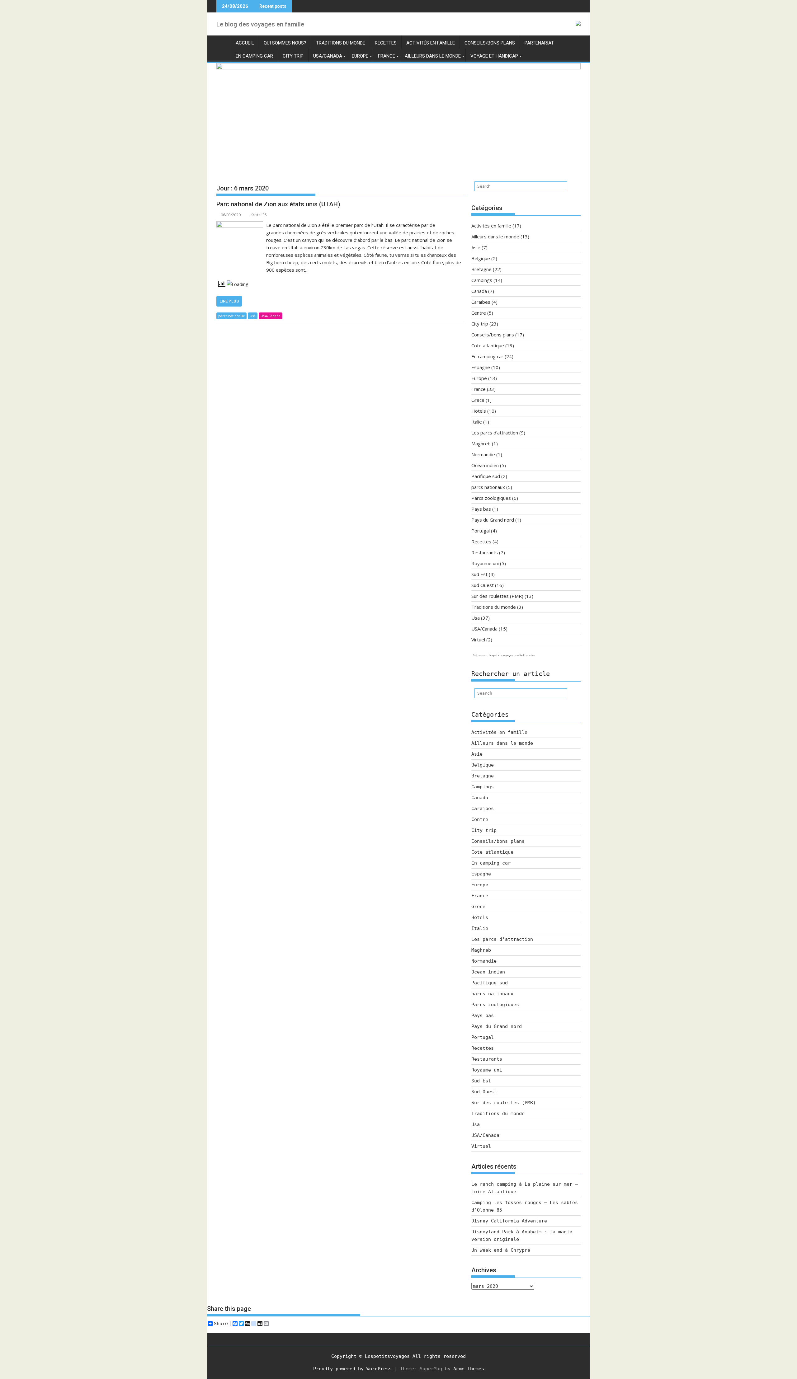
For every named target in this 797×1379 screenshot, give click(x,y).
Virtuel (478, 639)
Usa (253, 315)
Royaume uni (485, 563)
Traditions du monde (340, 43)
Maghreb (481, 443)
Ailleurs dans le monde (433, 56)
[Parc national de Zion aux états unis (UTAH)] (239, 225)
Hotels (478, 411)
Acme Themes (468, 1369)
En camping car (254, 56)
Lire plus (229, 301)
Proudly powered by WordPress (352, 1369)
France (386, 56)
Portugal (480, 531)
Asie (475, 247)
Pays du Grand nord (492, 520)
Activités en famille (430, 43)
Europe (360, 56)
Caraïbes (480, 302)
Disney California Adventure (509, 1221)
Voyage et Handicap (494, 56)
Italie (476, 422)
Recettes (386, 43)
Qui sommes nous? (285, 43)
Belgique (480, 258)
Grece (477, 400)
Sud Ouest (482, 585)
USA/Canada (327, 56)
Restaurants (484, 552)
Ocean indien (485, 465)
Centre (478, 313)
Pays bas (481, 509)
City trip (293, 56)
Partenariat (539, 43)
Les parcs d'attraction (494, 432)
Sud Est (479, 574)
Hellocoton (527, 655)
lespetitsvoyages (500, 655)
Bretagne (481, 269)
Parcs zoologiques (491, 498)
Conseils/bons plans (490, 43)
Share (221, 1323)
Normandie (483, 454)
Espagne (480, 367)
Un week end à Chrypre (500, 1250)
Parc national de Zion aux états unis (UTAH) (278, 204)
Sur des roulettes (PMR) (497, 596)
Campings (481, 280)
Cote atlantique (487, 345)
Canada (479, 291)
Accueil (245, 43)
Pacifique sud (485, 476)
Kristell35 (259, 215)
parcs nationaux (231, 315)
